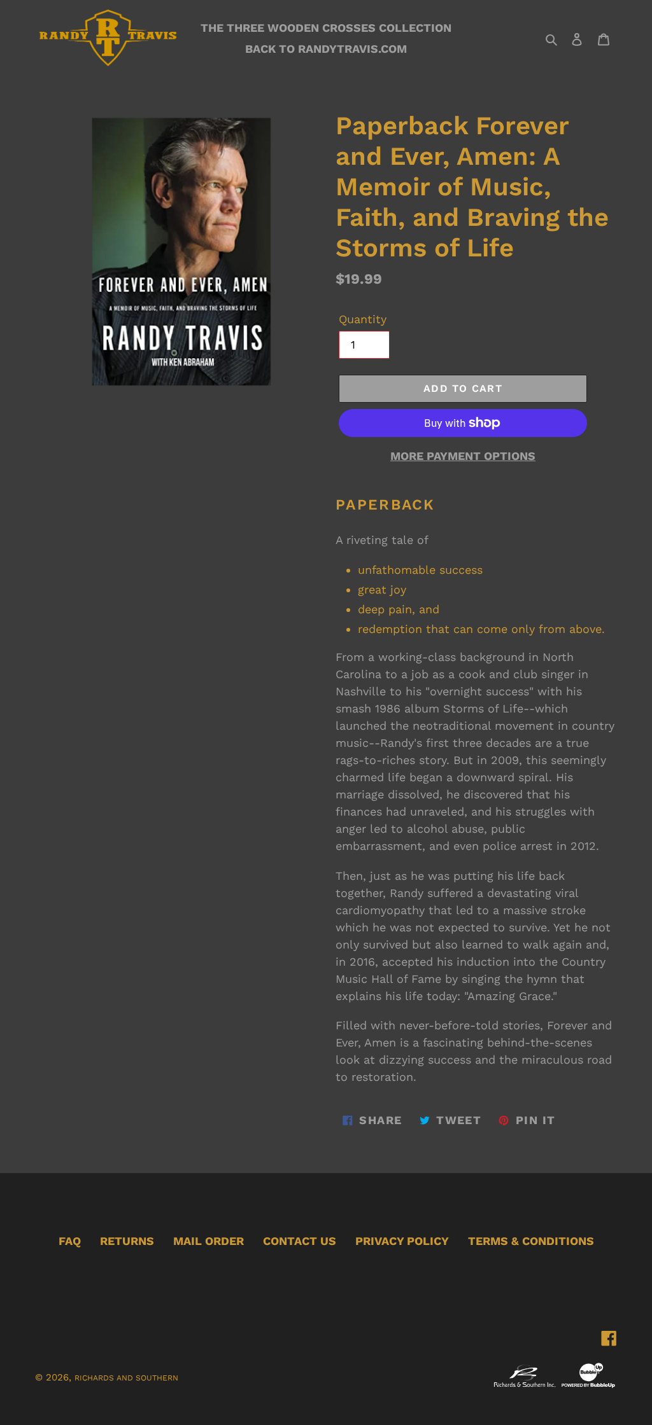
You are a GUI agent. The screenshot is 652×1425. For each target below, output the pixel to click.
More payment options (462, 455)
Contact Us (299, 1241)
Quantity (362, 319)
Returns (127, 1241)
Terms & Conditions (531, 1241)
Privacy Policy (402, 1241)
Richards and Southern (126, 1377)
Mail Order (208, 1241)
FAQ (70, 1241)
